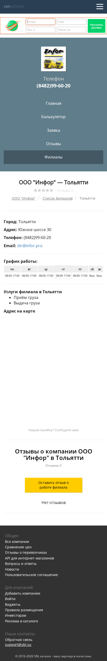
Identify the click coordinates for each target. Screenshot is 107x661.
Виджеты (12, 604)
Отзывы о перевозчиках (26, 552)
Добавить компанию (22, 593)
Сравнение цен (18, 547)
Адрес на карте (19, 311)
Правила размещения (24, 610)
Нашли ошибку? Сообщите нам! (53, 430)
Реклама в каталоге (21, 621)
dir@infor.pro (30, 245)
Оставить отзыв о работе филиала (53, 485)
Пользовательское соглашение (31, 574)
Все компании (17, 541)
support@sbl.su (18, 644)
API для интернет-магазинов (29, 558)
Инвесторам (15, 615)
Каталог (14, 6)
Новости (12, 569)
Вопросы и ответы (21, 563)
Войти (10, 598)
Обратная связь (18, 639)
